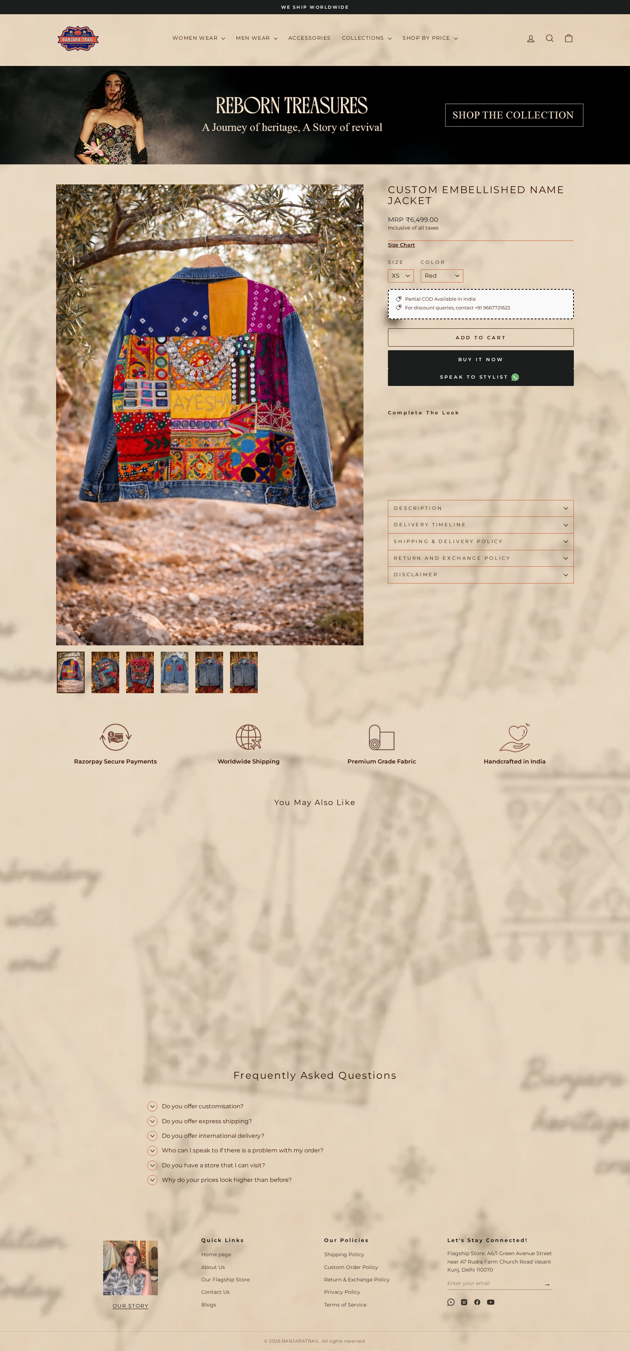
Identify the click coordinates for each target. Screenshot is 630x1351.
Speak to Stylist (475, 377)
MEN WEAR (254, 38)
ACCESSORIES (309, 38)
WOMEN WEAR (195, 38)
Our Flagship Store (225, 1279)
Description (418, 508)
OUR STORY (131, 1306)
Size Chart (401, 245)
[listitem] (451, 1302)
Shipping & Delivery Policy (448, 541)
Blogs (208, 1304)
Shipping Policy (344, 1254)
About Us (213, 1267)
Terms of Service (345, 1304)
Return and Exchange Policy (452, 558)
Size (396, 262)
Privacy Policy (342, 1292)
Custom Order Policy (351, 1267)
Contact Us (215, 1292)
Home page (216, 1254)
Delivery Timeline (430, 524)
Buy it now (481, 359)
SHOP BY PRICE (427, 38)
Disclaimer (416, 574)
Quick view (118, 1002)
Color (433, 262)
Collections (364, 38)
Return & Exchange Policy (357, 1279)
